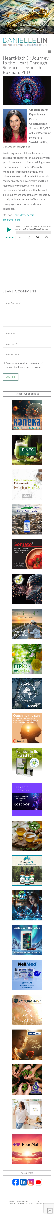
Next (47, 17)
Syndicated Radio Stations (21, 1203)
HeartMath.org (12, 219)
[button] (49, 52)
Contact (40, 1203)
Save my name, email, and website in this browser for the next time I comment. (25, 365)
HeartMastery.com (23, 214)
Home (11, 1201)
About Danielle (24, 1201)
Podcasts (38, 1201)
